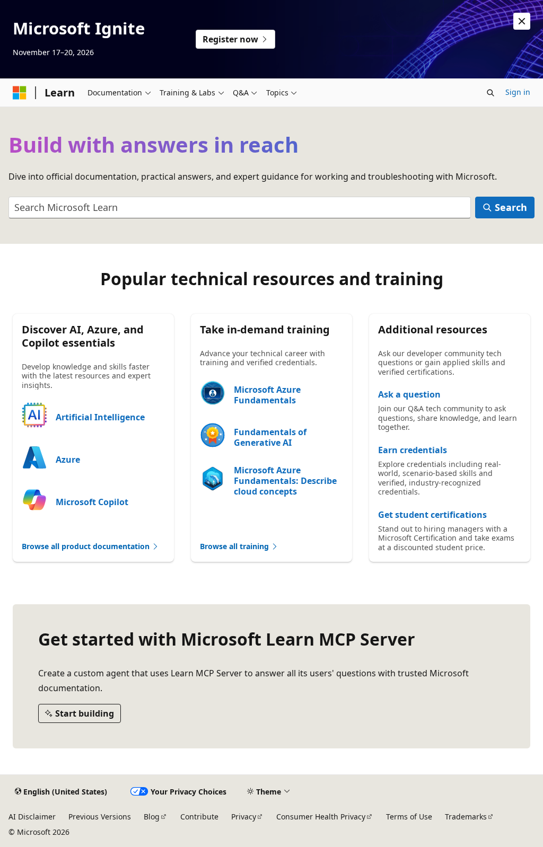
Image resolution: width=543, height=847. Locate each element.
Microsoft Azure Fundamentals (267, 394)
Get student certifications (432, 514)
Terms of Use (409, 816)
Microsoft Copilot (92, 502)
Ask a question (409, 394)
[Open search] (490, 92)
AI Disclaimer (32, 816)
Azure (68, 459)
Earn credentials (412, 450)
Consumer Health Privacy (320, 816)
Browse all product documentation (87, 546)
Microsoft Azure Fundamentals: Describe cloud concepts (285, 481)
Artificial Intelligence (100, 417)
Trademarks (466, 816)
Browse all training (235, 546)
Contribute (199, 816)
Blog (152, 816)
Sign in (517, 92)
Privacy (243, 816)
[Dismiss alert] (521, 21)
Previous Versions (99, 816)
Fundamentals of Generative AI (270, 437)
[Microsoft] (20, 93)
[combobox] (239, 207)
